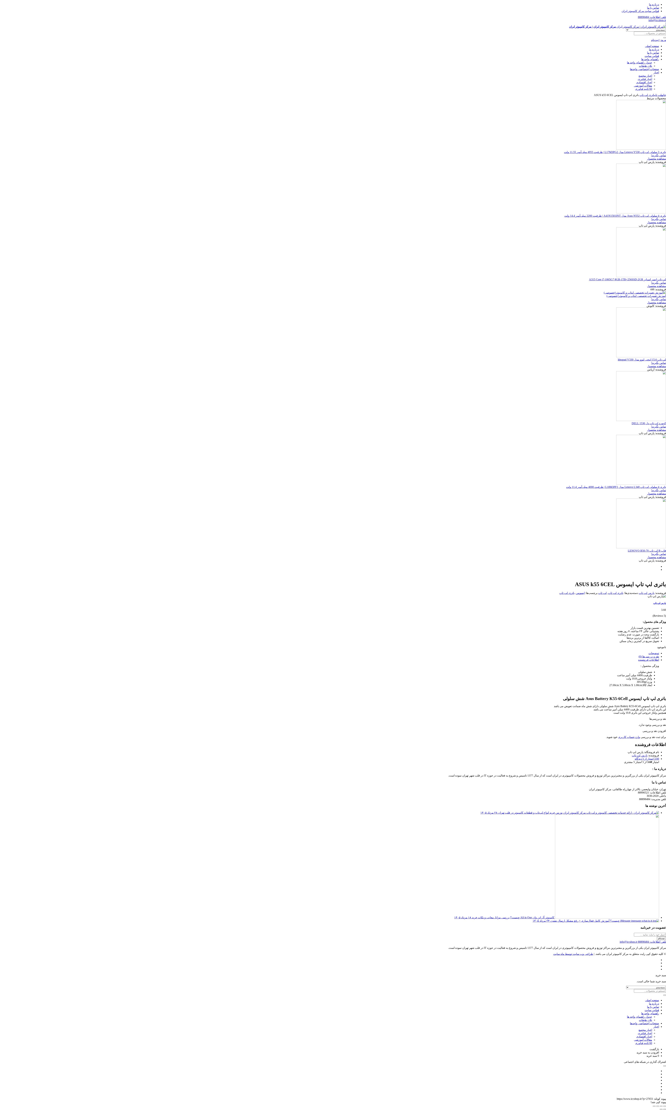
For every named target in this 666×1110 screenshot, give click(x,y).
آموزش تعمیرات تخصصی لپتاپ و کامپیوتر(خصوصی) (636, 295)
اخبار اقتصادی (644, 82)
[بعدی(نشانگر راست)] (661, 1109)
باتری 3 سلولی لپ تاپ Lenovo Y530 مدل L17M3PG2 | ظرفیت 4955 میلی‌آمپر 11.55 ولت (615, 152)
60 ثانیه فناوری (643, 88)
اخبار (656, 72)
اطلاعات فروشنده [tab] (648, 659)
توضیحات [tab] (653, 653)
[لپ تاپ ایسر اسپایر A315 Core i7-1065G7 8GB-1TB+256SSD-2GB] (641, 276)
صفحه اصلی (652, 46)
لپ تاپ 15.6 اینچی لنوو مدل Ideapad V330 (642, 359)
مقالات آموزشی (643, 85)
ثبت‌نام (661, 938)
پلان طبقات (645, 65)
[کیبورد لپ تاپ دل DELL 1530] (641, 420)
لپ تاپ (658, 95)
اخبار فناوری (645, 79)
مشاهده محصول (656, 158)
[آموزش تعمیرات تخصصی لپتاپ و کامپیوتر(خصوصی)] (635, 292)
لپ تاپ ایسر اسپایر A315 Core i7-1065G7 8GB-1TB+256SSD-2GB (627, 279)
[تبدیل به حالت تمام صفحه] (661, 1106)
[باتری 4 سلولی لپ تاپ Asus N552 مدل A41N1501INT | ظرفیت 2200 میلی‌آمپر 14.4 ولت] (641, 212)
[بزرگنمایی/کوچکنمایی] (664, 1106)
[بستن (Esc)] (654, 1106)
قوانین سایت (652, 55)
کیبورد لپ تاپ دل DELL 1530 (649, 423)
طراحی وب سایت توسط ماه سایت (573, 953)
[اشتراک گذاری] (657, 1106)
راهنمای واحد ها (650, 59)
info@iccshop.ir (657, 20)
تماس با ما (653, 7)
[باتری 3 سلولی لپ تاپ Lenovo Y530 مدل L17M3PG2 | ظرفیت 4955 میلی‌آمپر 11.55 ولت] (641, 148)
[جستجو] (664, 37)
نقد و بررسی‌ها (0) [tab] (649, 656)
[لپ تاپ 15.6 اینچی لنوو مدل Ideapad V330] (641, 356)
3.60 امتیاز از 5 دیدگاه (647, 758)
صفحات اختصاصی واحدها (644, 69)
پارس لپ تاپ (646, 593)
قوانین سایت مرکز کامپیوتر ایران (640, 11)
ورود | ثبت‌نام (658, 40)
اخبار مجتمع (645, 75)
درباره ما (654, 4)
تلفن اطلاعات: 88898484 (652, 17)
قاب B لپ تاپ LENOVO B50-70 (647, 550)
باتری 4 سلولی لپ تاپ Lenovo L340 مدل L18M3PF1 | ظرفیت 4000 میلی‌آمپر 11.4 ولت (616, 487)
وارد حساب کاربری (629, 737)
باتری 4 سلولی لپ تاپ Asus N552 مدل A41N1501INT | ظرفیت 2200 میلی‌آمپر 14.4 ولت (615, 215)
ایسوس (580, 593)
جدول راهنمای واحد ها (639, 62)
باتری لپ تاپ (647, 95)
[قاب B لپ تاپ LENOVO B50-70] (641, 547)
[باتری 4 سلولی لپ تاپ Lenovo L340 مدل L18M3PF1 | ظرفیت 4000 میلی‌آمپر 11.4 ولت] (641, 483)
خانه (663, 95)
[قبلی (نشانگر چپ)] (664, 1109)
